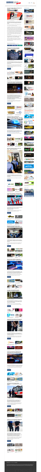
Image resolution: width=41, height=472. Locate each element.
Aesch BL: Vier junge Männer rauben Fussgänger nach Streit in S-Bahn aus (13, 290)
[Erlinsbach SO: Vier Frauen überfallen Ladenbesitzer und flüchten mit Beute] (14, 55)
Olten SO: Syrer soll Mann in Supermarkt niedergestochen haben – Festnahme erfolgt (14, 259)
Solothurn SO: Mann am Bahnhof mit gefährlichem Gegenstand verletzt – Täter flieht (14, 117)
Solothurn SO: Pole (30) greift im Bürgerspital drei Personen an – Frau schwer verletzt (14, 420)
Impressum (8, 462)
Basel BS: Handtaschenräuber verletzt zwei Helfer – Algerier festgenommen (14, 149)
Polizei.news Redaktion (12, 129)
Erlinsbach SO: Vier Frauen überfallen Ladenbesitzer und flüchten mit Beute (13, 48)
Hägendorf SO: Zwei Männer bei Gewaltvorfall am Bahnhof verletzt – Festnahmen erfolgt (14, 319)
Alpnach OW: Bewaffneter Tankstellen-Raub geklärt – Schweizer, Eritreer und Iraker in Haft (14, 194)
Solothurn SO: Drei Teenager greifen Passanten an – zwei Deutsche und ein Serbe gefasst (14, 384)
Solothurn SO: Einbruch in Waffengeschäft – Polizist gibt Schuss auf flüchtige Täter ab (14, 352)
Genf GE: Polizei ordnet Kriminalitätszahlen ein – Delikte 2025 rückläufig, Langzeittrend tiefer (14, 82)
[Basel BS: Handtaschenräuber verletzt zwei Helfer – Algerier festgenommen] (14, 161)
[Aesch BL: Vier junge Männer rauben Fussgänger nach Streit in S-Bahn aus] (14, 295)
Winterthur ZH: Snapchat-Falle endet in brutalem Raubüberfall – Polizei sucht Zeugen (14, 226)
